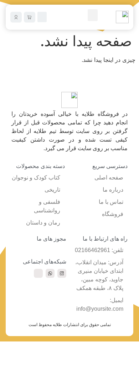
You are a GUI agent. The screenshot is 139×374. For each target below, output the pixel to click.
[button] (93, 15)
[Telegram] (38, 273)
